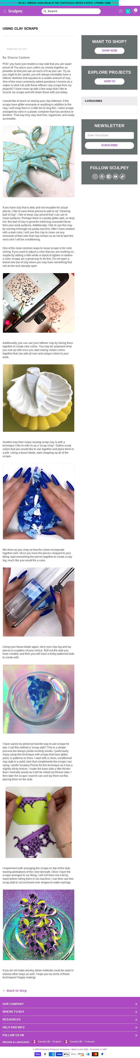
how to (109, 81)
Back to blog (16, 990)
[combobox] (71, 11)
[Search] (45, 11)
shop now (109, 50)
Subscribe (109, 145)
